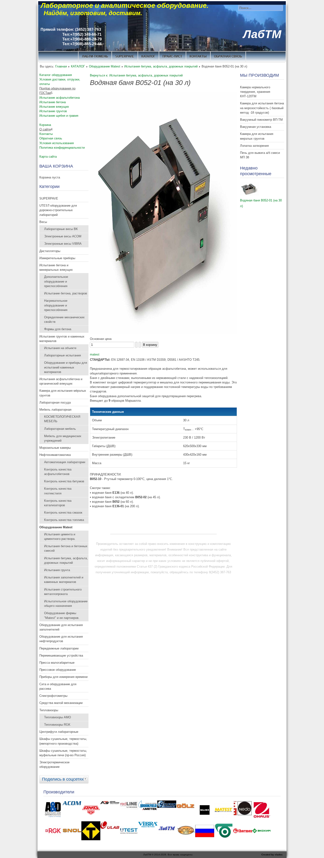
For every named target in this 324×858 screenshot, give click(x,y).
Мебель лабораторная (55, 409)
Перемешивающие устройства (61, 655)
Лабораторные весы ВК (61, 229)
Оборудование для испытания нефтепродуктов (61, 639)
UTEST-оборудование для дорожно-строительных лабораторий (58, 210)
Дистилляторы (49, 251)
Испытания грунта (57, 570)
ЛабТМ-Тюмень (95, 56)
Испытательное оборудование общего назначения (66, 604)
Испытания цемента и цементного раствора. (59, 537)
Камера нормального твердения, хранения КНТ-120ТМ (255, 91)
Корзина (45, 125)
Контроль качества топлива (64, 520)
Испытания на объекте (60, 348)
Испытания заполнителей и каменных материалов (63, 580)
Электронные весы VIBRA (63, 243)
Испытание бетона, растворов (65, 293)
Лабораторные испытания (62, 355)
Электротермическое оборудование (54, 764)
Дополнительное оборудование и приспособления (56, 281)
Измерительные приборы (57, 258)
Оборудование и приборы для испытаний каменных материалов (65, 367)
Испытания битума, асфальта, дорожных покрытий (161, 66)
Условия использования (56, 143)
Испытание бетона (52, 102)
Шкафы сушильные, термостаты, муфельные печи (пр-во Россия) (63, 753)
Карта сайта (48, 156)
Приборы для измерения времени (63, 677)
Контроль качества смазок (63, 512)
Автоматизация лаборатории (64, 462)
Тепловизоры (48, 710)
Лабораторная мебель (60, 429)
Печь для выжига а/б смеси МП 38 (260, 155)
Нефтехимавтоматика (55, 455)
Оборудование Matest (104, 66)
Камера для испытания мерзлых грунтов (256, 136)
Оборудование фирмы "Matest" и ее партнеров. (61, 615)
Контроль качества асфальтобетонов (57, 472)
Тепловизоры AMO (57, 717)
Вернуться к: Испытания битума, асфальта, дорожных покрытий (136, 75)
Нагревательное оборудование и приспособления (55, 305)
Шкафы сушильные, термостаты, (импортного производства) (63, 741)
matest (94, 354)
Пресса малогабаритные (56, 662)
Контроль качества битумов (64, 481)
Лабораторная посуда (55, 402)
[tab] (85, 778)
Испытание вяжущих (54, 106)
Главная (61, 66)
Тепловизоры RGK (57, 724)
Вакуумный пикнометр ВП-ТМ (261, 119)
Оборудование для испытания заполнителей (61, 627)
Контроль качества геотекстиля (57, 491)
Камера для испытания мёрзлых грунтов (62, 393)
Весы (43, 222)
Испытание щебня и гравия (58, 115)
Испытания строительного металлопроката (63, 592)
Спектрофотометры (53, 696)
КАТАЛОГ (148, 56)
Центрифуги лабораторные (58, 732)
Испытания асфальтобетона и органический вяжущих (60, 381)
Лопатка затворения (254, 145)
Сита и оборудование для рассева (57, 686)
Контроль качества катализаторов (57, 503)
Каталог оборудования (55, 75)
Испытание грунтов (53, 111)
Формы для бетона (57, 329)
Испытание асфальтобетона (59, 97)
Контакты (46, 134)
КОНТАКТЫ (198, 56)
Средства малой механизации (61, 703)
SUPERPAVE (124, 56)
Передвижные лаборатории (59, 648)
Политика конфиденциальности (62, 147)
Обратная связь (228, 56)
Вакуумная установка (255, 127)
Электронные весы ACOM (62, 236)
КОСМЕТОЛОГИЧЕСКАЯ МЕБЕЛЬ (62, 419)
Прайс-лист (172, 56)
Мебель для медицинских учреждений (62, 438)
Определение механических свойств (64, 320)
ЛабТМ (262, 34)
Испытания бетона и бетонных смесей (66, 548)
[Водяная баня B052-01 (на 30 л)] (163, 333)
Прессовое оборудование (57, 669)
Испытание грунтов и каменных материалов (61, 339)
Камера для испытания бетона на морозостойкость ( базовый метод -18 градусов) (262, 108)
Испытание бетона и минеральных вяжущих (56, 267)
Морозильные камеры (55, 447)
